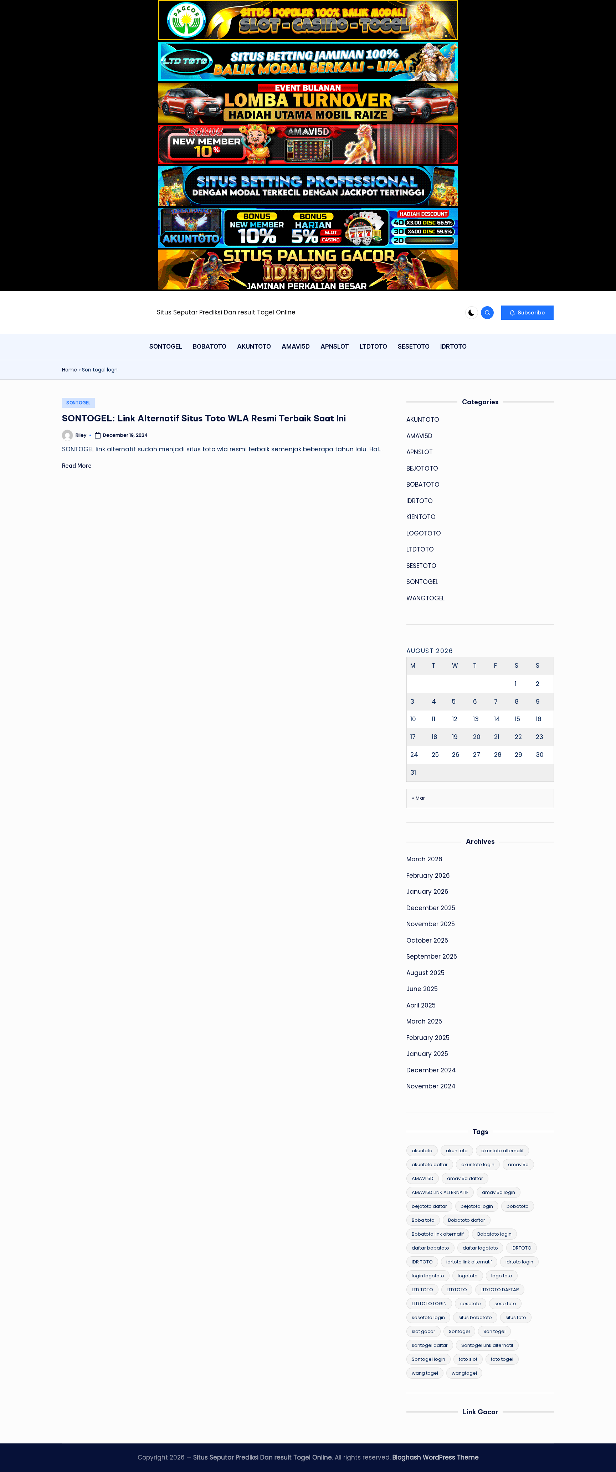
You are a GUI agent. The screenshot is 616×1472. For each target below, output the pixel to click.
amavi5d (518, 1164)
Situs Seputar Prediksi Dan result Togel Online (226, 312)
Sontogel (459, 1331)
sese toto (505, 1303)
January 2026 (427, 891)
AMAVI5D (419, 436)
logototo (468, 1275)
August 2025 (425, 973)
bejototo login (477, 1206)
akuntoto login (477, 1164)
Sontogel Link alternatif (487, 1345)
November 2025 (430, 924)
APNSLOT (419, 452)
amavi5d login (498, 1192)
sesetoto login (428, 1317)
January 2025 (427, 1054)
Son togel (494, 1331)
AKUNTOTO (422, 419)
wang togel (425, 1373)
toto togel (502, 1359)
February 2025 (428, 1038)
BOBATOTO (423, 484)
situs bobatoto (475, 1317)
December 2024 (431, 1070)
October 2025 (427, 940)
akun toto (457, 1150)
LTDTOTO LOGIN (429, 1303)
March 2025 (424, 1021)
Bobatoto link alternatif (438, 1234)
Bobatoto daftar (466, 1220)
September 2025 (431, 956)
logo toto (501, 1275)
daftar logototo (480, 1248)
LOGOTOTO (423, 533)
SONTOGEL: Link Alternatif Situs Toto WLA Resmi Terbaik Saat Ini (204, 418)
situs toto (515, 1317)
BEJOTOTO (422, 468)
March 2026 (424, 859)
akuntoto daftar (430, 1164)
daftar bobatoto (430, 1248)
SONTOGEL (78, 403)
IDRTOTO (419, 501)
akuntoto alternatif (502, 1150)
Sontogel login (428, 1359)
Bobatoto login (494, 1234)
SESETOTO (421, 565)
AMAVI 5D (422, 1178)
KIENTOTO (421, 517)
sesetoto (470, 1303)
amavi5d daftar (465, 1178)
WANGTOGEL (425, 598)
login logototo (428, 1275)
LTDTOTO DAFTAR (500, 1289)
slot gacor (423, 1331)
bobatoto (518, 1206)
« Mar (418, 798)
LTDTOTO (420, 549)
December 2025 (430, 908)
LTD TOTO (422, 1289)
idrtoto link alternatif (469, 1261)
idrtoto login (519, 1261)
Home (69, 369)
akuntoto (422, 1150)
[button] (527, 312)
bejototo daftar (429, 1206)
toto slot (468, 1359)
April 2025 (421, 1005)
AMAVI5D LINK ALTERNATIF (440, 1192)
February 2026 (428, 875)
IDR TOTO (422, 1261)
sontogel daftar (430, 1345)
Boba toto (423, 1220)
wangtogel (464, 1373)
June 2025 (422, 989)
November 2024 (431, 1086)
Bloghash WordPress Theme (435, 1457)
